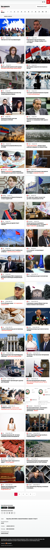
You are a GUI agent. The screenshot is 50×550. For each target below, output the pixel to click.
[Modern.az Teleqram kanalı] (7, 513)
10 (42, 11)
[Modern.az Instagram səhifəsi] (4, 513)
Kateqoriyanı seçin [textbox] (42, 6)
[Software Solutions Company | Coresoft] (9, 543)
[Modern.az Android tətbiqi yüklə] (4, 508)
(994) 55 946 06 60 (10, 529)
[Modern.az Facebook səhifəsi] (2, 513)
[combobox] (42, 6)
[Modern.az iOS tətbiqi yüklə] (11, 508)
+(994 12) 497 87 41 (10, 526)
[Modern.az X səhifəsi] (14, 513)
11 (46, 11)
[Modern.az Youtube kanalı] (9, 513)
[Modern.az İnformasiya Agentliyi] (6, 502)
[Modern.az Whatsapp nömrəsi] (12, 513)
